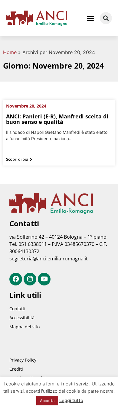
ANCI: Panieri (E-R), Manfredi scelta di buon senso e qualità (57, 119)
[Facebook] (15, 279)
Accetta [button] (47, 400)
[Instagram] (30, 279)
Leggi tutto (71, 400)
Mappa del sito (24, 327)
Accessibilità (21, 317)
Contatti (17, 308)
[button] (90, 18)
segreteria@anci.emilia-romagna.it (48, 258)
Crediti (16, 369)
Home (10, 52)
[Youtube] (44, 279)
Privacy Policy (22, 360)
